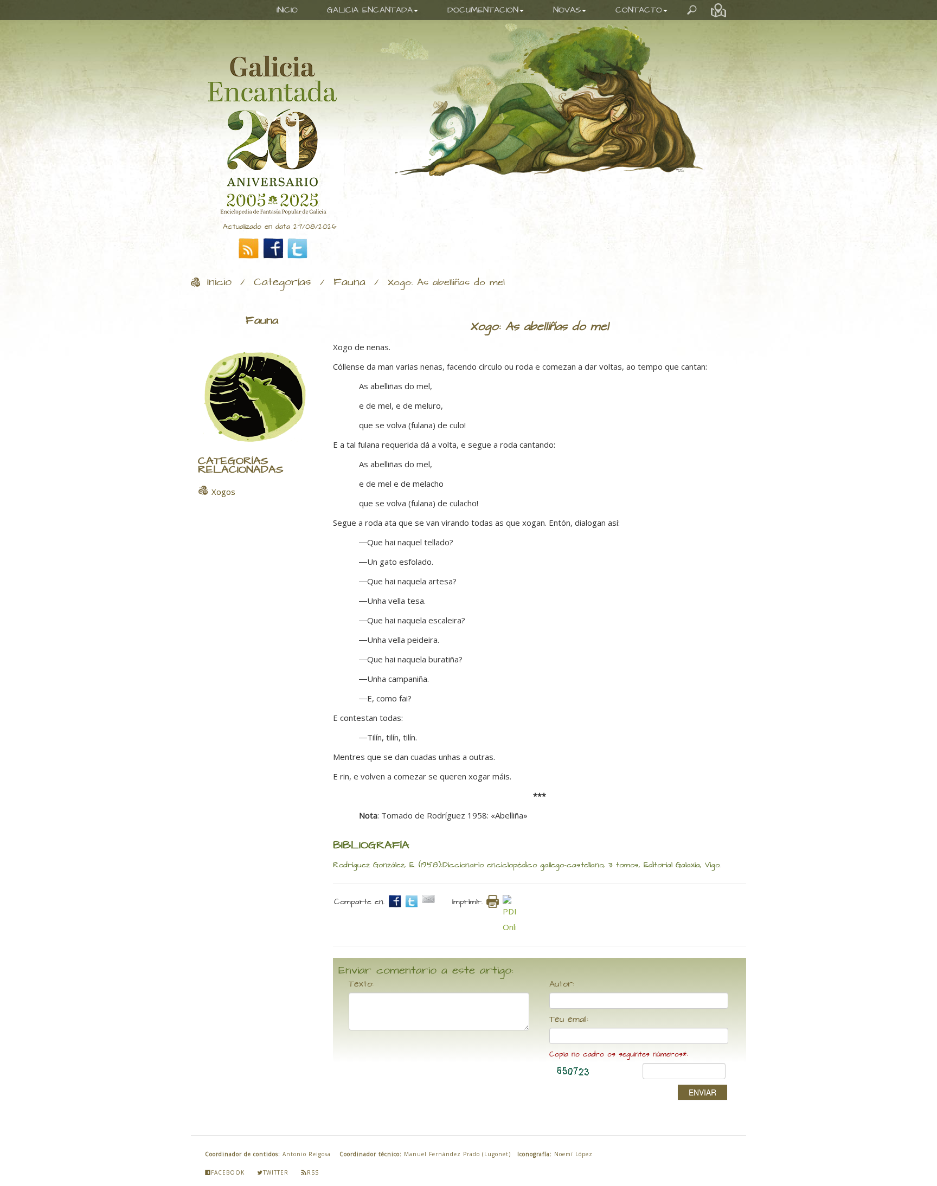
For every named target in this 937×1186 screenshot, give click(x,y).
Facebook (228, 1172)
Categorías (282, 282)
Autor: (561, 984)
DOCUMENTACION (482, 10)
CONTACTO (638, 10)
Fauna (349, 282)
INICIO (287, 10)
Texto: (361, 984)
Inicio (219, 282)
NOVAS (567, 10)
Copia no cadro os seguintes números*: (618, 1054)
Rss (313, 1172)
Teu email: (568, 1019)
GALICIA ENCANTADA (370, 10)
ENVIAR (702, 1092)
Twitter (275, 1172)
